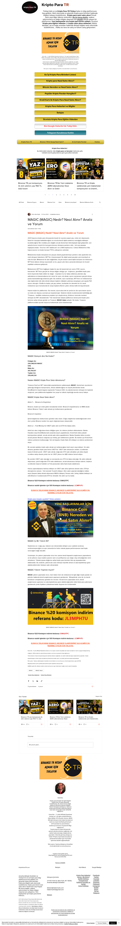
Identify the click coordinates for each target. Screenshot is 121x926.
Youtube (96, 879)
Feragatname (83, 880)
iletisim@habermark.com (55, 888)
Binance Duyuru (31, 202)
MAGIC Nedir (39, 670)
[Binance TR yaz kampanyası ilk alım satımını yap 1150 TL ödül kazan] (32, 707)
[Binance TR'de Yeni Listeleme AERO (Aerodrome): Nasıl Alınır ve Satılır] (60, 707)
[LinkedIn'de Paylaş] (37, 681)
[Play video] (60, 519)
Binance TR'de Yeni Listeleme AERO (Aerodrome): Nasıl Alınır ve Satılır (60, 718)
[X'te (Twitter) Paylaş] (33, 681)
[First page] (45, 194)
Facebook (96, 875)
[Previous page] (49, 194)
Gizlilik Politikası (83, 879)
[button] (100, 202)
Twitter (96, 877)
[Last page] (75, 194)
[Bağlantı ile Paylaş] (41, 681)
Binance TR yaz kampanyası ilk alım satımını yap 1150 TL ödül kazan (31, 718)
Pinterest (96, 882)
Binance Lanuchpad (70, 202)
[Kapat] (119, 923)
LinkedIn (96, 880)
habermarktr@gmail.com (55, 889)
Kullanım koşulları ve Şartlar (83, 883)
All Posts (21, 202)
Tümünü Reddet (102, 923)
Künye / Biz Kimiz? (83, 877)
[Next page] (71, 194)
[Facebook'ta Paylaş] (28, 681)
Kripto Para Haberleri (33, 675)
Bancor (42, 202)
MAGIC (31, 670)
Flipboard (96, 884)
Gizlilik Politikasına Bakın (71, 924)
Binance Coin (51, 202)
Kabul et (113, 923)
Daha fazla (83, 202)
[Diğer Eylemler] (92, 214)
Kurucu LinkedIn (60, 862)
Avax (60, 202)
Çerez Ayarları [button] (91, 923)
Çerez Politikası (83, 886)
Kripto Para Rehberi (46, 675)
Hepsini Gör (99, 696)
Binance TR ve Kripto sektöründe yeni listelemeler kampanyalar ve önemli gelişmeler (88, 718)
